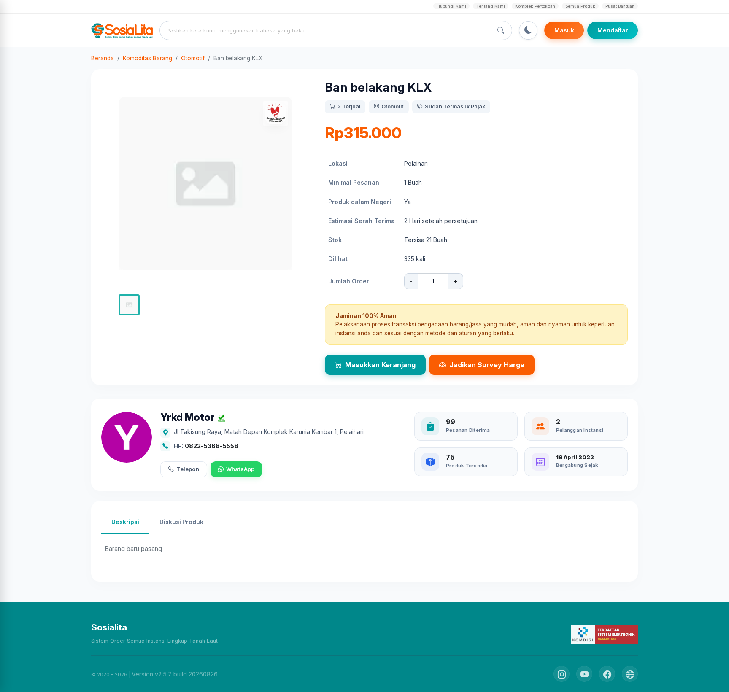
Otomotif (193, 58)
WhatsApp (240, 469)
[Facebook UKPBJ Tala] (607, 674)
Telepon (187, 469)
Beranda (102, 58)
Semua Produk (580, 6)
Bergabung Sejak (577, 465)
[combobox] (327, 30)
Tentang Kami (490, 6)
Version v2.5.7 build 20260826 (175, 674)
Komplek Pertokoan (535, 6)
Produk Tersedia (466, 466)
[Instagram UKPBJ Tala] (562, 674)
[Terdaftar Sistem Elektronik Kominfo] (604, 634)
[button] (129, 304)
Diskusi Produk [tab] (181, 522)
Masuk (564, 30)
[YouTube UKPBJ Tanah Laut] (584, 674)
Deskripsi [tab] (125, 522)
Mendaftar (612, 30)
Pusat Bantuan (619, 6)
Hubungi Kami (451, 6)
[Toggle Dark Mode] (528, 30)
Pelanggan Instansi (579, 430)
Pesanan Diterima (468, 430)
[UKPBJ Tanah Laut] (630, 674)
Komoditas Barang (147, 58)
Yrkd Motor (187, 417)
